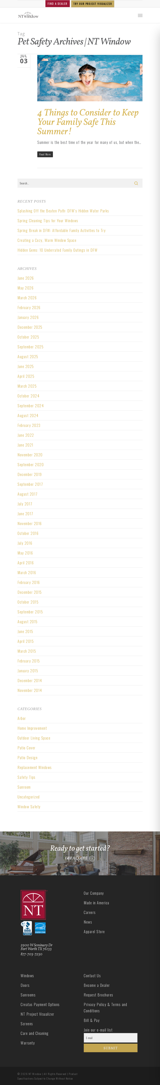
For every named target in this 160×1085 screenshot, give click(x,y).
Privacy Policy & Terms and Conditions (105, 1007)
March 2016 (27, 572)
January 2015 (28, 670)
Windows (27, 975)
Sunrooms (28, 994)
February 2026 (29, 307)
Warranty (28, 1043)
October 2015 (28, 602)
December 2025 (30, 327)
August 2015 (28, 621)
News (88, 922)
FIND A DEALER (58, 3)
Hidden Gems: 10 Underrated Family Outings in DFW (58, 250)
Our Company (94, 893)
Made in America (96, 902)
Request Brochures (98, 994)
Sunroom (24, 787)
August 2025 (28, 356)
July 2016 (25, 543)
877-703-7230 (31, 954)
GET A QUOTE (76, 858)
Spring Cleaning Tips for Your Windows (48, 220)
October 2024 (28, 395)
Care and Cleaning (35, 1033)
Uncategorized (29, 796)
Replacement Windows (35, 767)
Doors (25, 985)
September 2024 (31, 405)
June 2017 (25, 513)
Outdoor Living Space (34, 738)
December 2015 (30, 592)
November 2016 (30, 523)
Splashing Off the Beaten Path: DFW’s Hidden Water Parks (63, 210)
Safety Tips (27, 777)
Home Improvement (32, 728)
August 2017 (28, 494)
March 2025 (27, 386)
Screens (27, 1023)
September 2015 (30, 611)
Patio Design (28, 757)
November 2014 (30, 690)
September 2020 (31, 464)
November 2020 (30, 454)
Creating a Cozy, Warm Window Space (47, 240)
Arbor (22, 718)
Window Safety (29, 806)
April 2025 (26, 376)
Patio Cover (27, 747)
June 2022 (26, 435)
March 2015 (27, 651)
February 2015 (29, 661)
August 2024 (28, 415)
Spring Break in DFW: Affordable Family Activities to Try (62, 230)
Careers (90, 912)
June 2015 (25, 631)
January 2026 (28, 317)
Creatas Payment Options (40, 1004)
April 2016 (26, 562)
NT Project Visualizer (37, 1014)
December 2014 (30, 680)
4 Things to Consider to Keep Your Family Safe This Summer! (88, 122)
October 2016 (28, 533)
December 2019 (30, 474)
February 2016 (29, 582)
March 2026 (27, 297)
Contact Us (92, 975)
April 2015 (26, 641)
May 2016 (25, 553)
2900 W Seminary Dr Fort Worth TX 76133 (36, 947)
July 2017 (25, 503)
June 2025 (26, 366)
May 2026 (26, 288)
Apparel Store (94, 931)
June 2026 (26, 278)
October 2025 (28, 337)
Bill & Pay (92, 1020)
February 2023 (29, 425)
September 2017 (30, 484)
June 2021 (26, 445)
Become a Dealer (97, 985)
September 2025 (31, 346)
